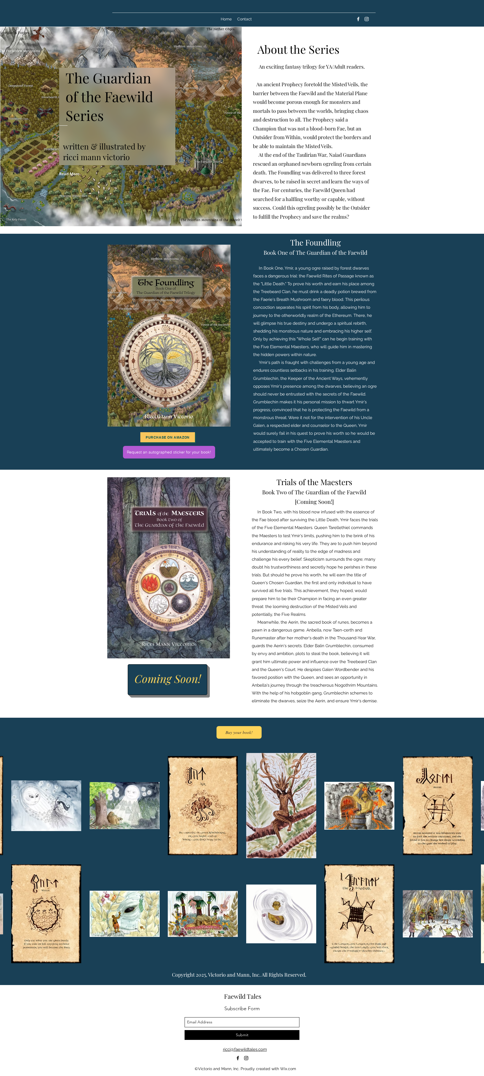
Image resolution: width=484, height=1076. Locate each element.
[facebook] (358, 19)
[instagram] (366, 19)
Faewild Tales (242, 996)
